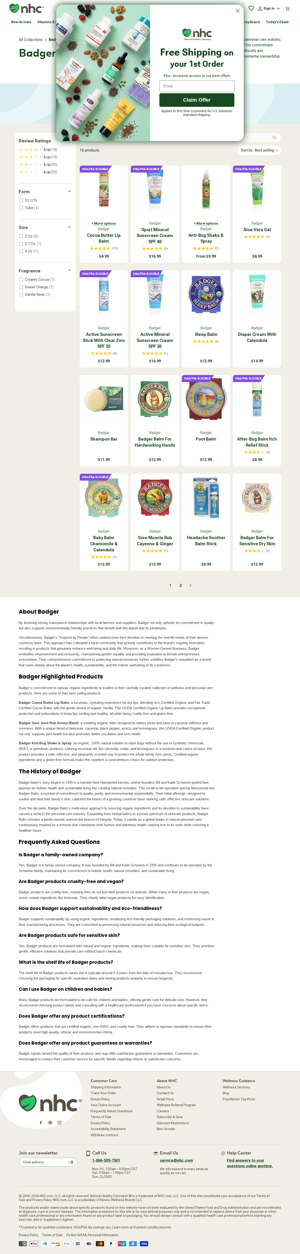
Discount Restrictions (173, 1123)
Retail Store (165, 1099)
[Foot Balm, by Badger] (206, 399)
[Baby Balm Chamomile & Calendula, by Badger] (104, 498)
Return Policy (100, 1099)
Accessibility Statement (108, 1129)
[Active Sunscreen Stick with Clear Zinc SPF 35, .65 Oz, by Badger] (104, 294)
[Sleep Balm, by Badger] (206, 294)
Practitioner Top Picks (239, 1099)
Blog (226, 1093)
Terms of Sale (101, 1117)
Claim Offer (197, 100)
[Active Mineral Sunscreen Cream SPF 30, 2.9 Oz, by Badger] (155, 294)
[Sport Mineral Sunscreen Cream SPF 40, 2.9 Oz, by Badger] (155, 190)
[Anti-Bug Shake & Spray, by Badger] (206, 190)
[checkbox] (45, 149)
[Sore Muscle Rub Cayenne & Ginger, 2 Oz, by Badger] (155, 498)
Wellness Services (236, 1087)
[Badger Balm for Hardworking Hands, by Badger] (155, 399)
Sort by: (257, 150)
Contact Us (165, 1093)
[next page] (190, 585)
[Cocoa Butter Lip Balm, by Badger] (104, 190)
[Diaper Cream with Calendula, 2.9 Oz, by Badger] (257, 294)
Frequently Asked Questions (111, 1111)
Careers (163, 1111)
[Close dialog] (238, 11)
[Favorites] (251, 8)
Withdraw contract (104, 1135)
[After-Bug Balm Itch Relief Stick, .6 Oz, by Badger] (257, 399)
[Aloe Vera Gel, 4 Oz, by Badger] (257, 190)
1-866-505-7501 (106, 1160)
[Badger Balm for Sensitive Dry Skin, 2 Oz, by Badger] (257, 498)
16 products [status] (89, 150)
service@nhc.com (176, 1160)
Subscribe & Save (170, 1117)
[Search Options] (276, 137)
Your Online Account (106, 1105)
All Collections (31, 39)
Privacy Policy (100, 1123)
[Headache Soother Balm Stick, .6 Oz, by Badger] (206, 498)
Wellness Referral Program (176, 1105)
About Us (163, 1087)
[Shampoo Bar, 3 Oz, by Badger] (104, 399)
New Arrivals (166, 1129)
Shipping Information (106, 1087)
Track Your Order (103, 1093)
